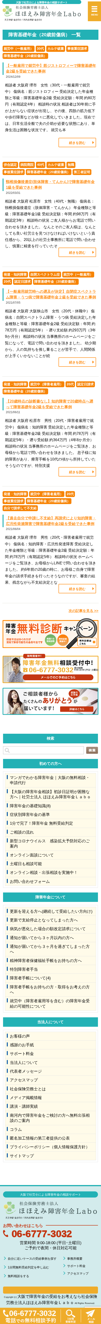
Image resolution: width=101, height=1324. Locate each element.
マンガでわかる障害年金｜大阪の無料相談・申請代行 (50, 780)
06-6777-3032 (42, 1233)
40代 (40, 165)
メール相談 (91, 1316)
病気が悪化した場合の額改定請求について (48, 928)
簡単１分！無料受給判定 (71, 1316)
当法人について (24, 1062)
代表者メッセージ (26, 1071)
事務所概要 (74, 1258)
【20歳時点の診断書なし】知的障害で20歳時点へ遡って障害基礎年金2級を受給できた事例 (49, 404)
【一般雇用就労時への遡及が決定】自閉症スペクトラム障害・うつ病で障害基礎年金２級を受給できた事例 (51, 294)
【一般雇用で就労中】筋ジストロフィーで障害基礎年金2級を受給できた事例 (51, 68)
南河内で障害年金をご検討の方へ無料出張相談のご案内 (50, 1118)
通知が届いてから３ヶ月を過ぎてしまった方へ (50, 949)
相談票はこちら (50, 1290)
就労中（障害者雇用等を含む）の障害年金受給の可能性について (50, 1003)
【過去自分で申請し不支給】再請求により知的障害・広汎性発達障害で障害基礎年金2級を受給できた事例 (51, 521)
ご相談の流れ (22, 832)
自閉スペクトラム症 (45, 274)
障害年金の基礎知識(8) (30, 805)
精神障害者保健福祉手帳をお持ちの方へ (46, 960)
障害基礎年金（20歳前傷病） (25, 56)
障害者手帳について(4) (30, 978)
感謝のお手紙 (22, 1045)
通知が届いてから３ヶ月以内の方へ (42, 937)
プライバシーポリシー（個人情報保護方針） (50, 1147)
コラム (16, 1129)
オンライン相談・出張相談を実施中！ (44, 872)
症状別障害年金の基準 (30, 814)
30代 (40, 48)
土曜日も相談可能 (26, 863)
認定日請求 (22, 281)
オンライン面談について (32, 855)
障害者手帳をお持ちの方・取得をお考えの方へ (50, 989)
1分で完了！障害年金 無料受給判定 (41, 823)
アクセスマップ (24, 1080)
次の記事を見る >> (83, 611)
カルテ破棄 (55, 48)
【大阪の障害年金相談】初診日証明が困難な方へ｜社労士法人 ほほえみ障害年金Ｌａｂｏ (50, 794)
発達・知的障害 (15, 274)
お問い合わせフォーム (30, 881)
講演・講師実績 (24, 1106)
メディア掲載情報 (26, 1097)
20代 (7, 281)
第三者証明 (82, 172)
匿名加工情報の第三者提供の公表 (40, 1138)
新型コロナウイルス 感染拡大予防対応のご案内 (50, 843)
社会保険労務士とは (28, 1089)
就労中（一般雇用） (18, 48)
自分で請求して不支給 (20, 508)
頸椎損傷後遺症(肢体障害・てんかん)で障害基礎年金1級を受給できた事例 (50, 184)
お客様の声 (20, 1036)
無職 (71, 165)
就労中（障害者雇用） (46, 384)
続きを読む (77, 143)
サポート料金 (22, 1053)
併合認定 (10, 165)
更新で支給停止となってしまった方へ (44, 920)
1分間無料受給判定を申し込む (28, 1267)
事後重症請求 (77, 48)
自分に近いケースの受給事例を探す (32, 1258)
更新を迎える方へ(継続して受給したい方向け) (51, 911)
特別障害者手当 (24, 969)
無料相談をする (18, 1276)
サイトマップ (22, 1155)
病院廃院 (27, 165)
